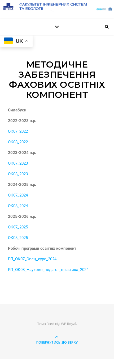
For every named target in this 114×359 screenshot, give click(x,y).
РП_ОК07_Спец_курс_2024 (32, 259)
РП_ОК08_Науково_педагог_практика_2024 (48, 269)
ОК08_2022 (18, 142)
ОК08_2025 (18, 237)
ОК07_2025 (18, 227)
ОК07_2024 (18, 195)
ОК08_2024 (18, 205)
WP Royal (68, 323)
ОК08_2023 (18, 174)
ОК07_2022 (18, 131)
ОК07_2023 (18, 163)
